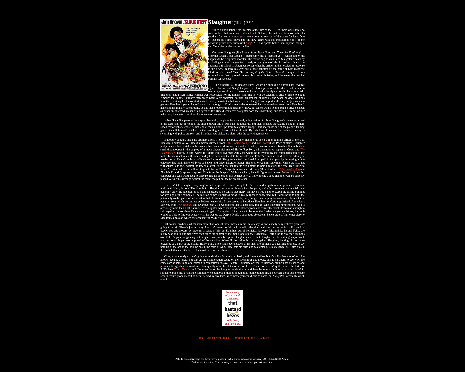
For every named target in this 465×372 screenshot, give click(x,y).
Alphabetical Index (218, 337)
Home (199, 337)
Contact (264, 337)
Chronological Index (244, 337)
